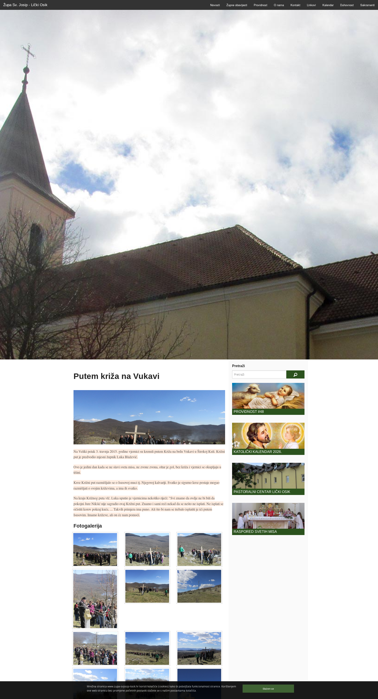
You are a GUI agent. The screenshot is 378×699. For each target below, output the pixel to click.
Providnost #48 (249, 412)
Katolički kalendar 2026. (258, 452)
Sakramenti (367, 5)
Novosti (215, 5)
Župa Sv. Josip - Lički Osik (25, 5)
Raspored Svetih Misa (255, 531)
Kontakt (295, 5)
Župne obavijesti (236, 5)
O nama (279, 5)
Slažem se (268, 688)
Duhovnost (347, 5)
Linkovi (311, 5)
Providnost (260, 5)
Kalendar (328, 5)
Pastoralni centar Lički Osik (262, 492)
